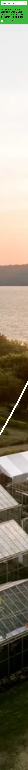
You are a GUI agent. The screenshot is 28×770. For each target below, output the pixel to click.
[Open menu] (24, 3)
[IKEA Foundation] (9, 3)
